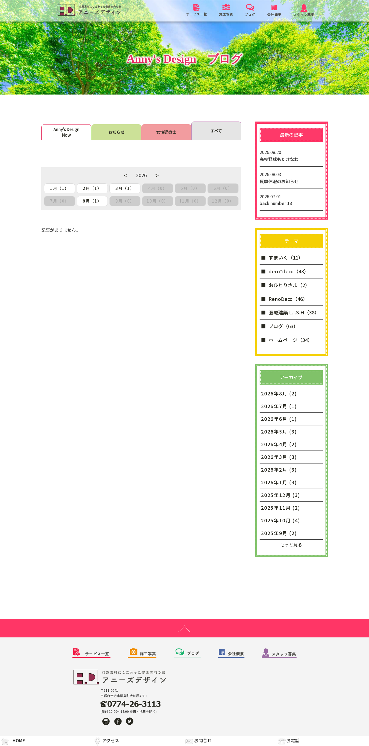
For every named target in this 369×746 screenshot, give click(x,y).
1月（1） (59, 188)
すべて (216, 130)
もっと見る (291, 544)
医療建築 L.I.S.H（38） (294, 312)
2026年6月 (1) (279, 418)
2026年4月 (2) (279, 444)
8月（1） (92, 201)
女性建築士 (166, 132)
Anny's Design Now (66, 131)
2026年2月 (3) (279, 469)
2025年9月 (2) (279, 532)
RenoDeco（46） (288, 298)
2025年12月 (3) (280, 494)
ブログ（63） (283, 326)
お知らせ (116, 132)
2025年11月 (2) (280, 507)
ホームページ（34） (291, 339)
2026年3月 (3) (279, 456)
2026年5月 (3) (279, 431)
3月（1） (125, 188)
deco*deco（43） (289, 271)
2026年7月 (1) (279, 405)
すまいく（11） (286, 257)
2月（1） (92, 188)
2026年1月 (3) (279, 482)
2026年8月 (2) (279, 393)
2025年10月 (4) (280, 520)
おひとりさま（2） (289, 284)
